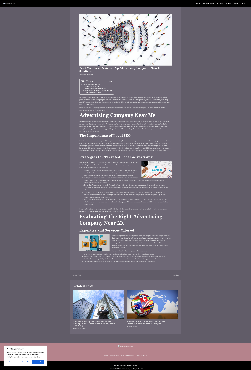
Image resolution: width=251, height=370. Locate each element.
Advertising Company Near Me (91, 84)
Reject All (25, 362)
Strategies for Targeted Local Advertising (95, 88)
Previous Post (75, 275)
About (236, 3)
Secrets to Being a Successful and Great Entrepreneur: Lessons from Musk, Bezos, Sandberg (94, 323)
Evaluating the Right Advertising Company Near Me (97, 90)
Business (220, 3)
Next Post (177, 275)
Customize (12, 362)
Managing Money (208, 3)
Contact (243, 3)
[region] (25, 356)
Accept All (38, 362)
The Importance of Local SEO (92, 86)
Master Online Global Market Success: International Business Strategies (146, 322)
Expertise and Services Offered (93, 92)
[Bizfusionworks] (9, 3)
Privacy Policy (114, 355)
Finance (228, 3)
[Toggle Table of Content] (109, 81)
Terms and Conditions (127, 355)
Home (198, 3)
